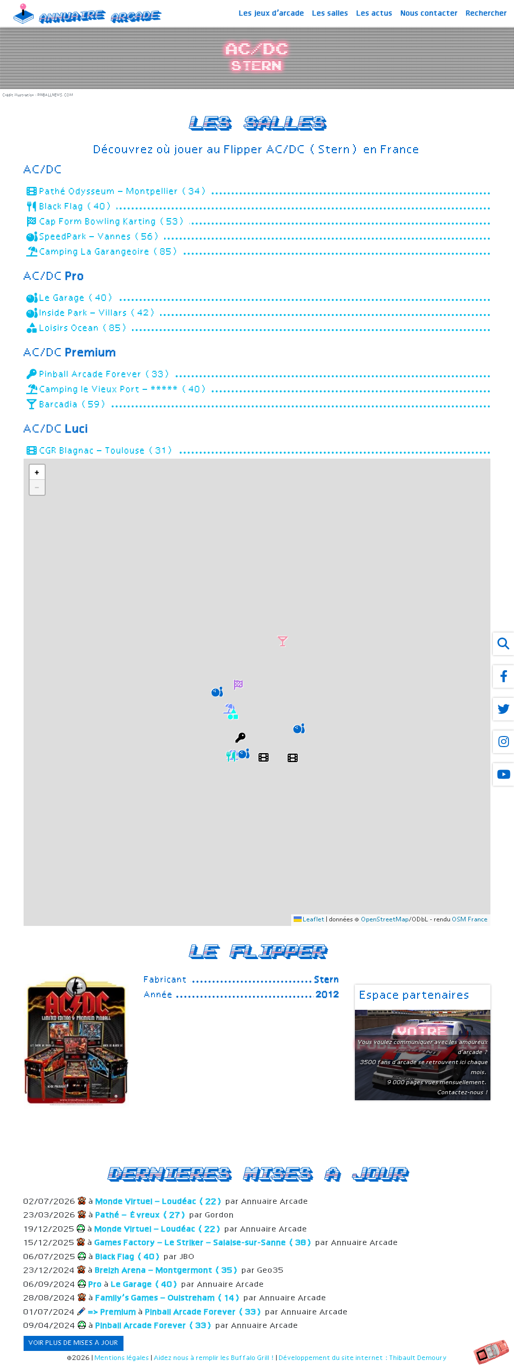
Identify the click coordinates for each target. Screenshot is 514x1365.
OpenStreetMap (385, 919)
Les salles (331, 14)
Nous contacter (429, 14)
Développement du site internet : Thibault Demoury (363, 1358)
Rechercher (486, 14)
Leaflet (313, 919)
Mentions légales (122, 1358)
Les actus (375, 14)
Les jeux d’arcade (272, 14)
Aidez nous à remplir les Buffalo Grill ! (214, 1358)
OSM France (470, 919)
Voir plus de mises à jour (73, 1343)
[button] (264, 756)
